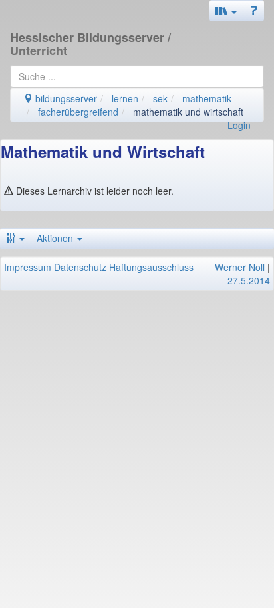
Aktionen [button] (56, 238)
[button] (226, 11)
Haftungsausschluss (151, 267)
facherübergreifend (78, 111)
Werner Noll (240, 267)
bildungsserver (65, 98)
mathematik (206, 98)
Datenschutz (80, 267)
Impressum (27, 267)
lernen (125, 98)
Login (239, 125)
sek (160, 98)
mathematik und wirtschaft (188, 111)
